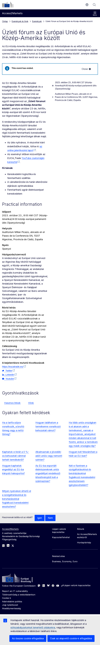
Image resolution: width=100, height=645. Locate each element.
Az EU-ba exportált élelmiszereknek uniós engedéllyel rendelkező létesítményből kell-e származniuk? (47, 473)
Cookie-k (6, 598)
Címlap (5, 21)
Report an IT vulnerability (15, 591)
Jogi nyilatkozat (10, 605)
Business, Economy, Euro (64, 561)
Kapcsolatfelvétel (61, 537)
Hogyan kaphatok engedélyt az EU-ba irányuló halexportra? (13, 469)
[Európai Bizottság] (8, 4)
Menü (95, 15)
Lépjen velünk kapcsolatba (77, 585)
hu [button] (87, 4)
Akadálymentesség (11, 608)
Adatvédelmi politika (12, 601)
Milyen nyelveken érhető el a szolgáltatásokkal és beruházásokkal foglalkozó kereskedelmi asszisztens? (16, 499)
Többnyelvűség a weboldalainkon (18, 594)
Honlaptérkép (84, 542)
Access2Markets (10, 529)
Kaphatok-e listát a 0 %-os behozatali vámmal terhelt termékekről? (15, 455)
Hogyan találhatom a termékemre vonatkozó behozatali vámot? (48, 426)
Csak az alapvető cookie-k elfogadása (71, 638)
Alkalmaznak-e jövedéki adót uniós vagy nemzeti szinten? (48, 455)
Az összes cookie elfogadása (28, 638)
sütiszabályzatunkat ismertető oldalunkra (32, 627)
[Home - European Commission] (21, 579)
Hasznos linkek (12, 403)
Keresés (94, 4)
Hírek (31, 403)
